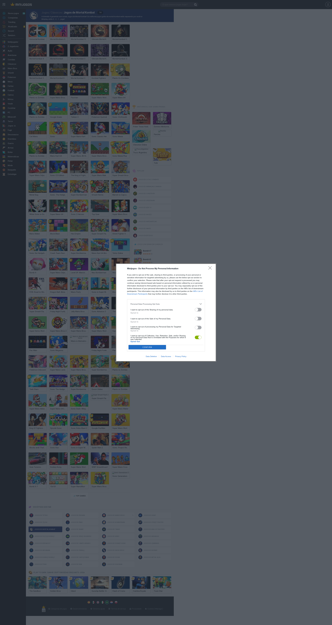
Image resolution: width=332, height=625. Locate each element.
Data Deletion (151, 356)
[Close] (210, 268)
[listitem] (166, 304)
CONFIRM (147, 347)
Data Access (166, 356)
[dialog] (166, 312)
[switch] (198, 309)
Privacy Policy (180, 356)
